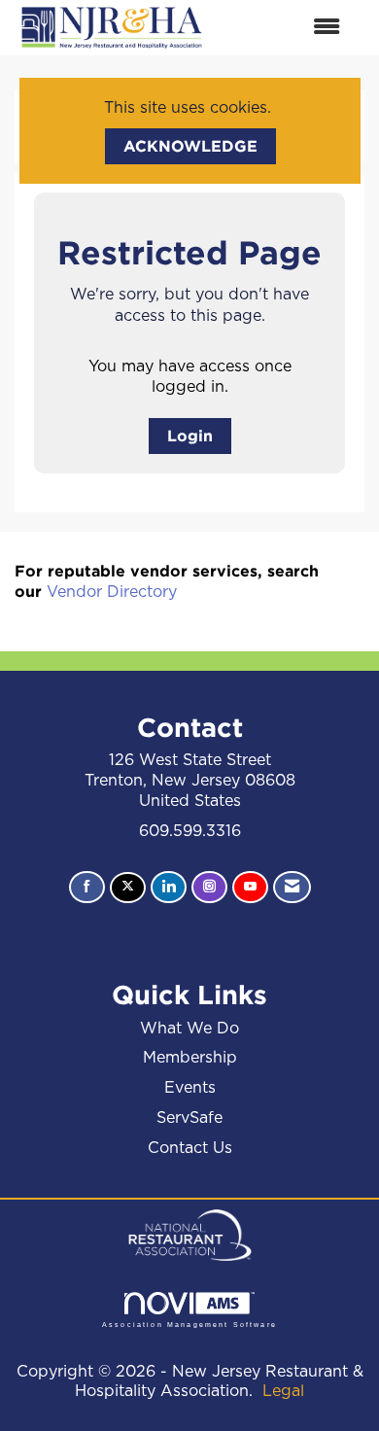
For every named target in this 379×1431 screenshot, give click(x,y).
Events (190, 1088)
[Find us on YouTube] (250, 887)
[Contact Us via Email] (292, 887)
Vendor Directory (112, 592)
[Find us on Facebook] (87, 887)
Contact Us (190, 1148)
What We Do (189, 1028)
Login (190, 435)
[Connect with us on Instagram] (209, 887)
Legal (283, 1391)
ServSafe (189, 1118)
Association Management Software (189, 1324)
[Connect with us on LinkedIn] (169, 887)
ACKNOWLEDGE (190, 146)
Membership (190, 1057)
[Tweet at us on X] (128, 888)
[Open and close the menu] (284, 28)
